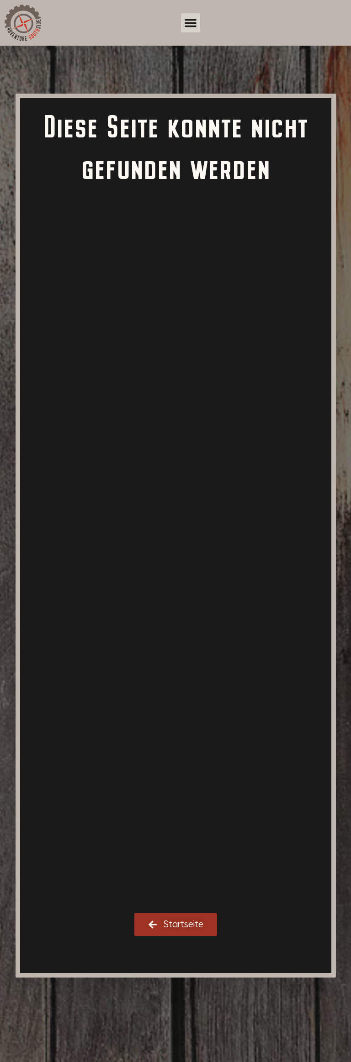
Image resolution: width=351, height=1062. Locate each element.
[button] (190, 22)
